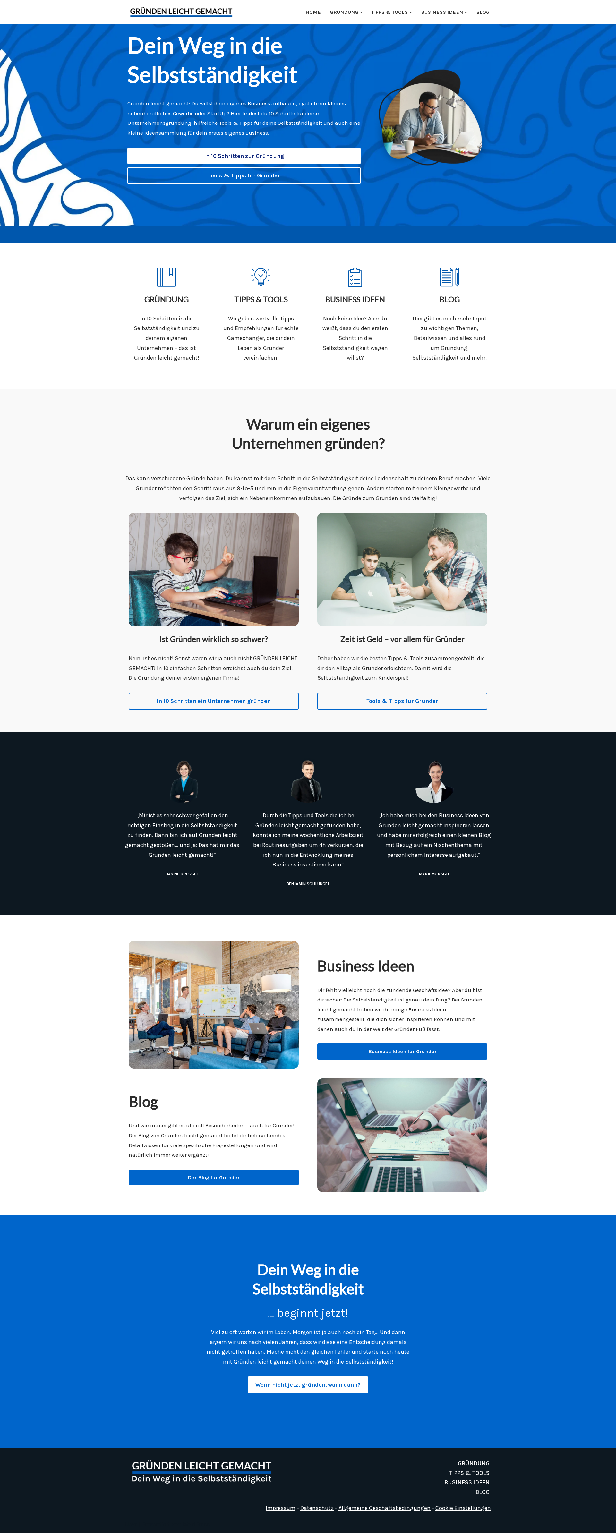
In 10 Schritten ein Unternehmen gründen (214, 700)
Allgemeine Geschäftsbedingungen (384, 1508)
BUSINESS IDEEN (467, 1482)
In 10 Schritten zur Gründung (244, 155)
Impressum (280, 1508)
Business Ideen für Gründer (402, 1051)
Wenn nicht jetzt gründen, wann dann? (308, 1384)
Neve (131, 1524)
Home (313, 12)
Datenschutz (317, 1508)
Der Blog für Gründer (214, 1177)
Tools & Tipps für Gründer (244, 175)
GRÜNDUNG (474, 1463)
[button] (361, 12)
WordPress (196, 1524)
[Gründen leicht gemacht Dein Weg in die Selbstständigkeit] (183, 12)
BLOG (483, 12)
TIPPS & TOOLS (469, 1473)
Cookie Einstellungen (463, 1508)
